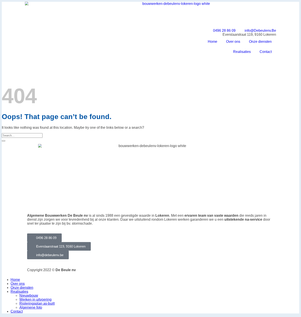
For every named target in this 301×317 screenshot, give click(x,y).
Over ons (233, 41)
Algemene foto (30, 307)
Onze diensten (260, 41)
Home (212, 41)
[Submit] (3, 141)
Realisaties (242, 52)
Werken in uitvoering (35, 299)
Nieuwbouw (28, 295)
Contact (266, 52)
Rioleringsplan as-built (37, 303)
